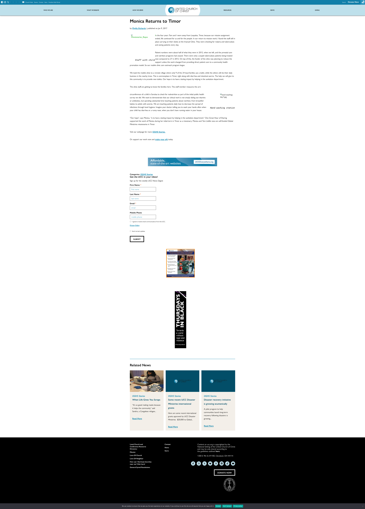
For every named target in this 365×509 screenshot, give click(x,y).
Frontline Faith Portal (54, 2)
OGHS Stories (146, 174)
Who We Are (48, 10)
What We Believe (93, 10)
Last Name (135, 194)
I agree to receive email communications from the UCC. (148, 221)
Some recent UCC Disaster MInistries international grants (181, 403)
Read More (137, 418)
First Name (135, 185)
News (167, 447)
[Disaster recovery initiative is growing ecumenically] (218, 381)
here (218, 451)
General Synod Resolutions (140, 467)
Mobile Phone (136, 212)
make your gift (161, 139)
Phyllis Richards (139, 28)
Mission (132, 452)
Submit (137, 239)
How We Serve (138, 10)
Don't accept (227, 506)
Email (133, 203)
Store (45, 2)
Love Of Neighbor (136, 458)
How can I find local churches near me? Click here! (141, 463)
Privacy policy (238, 506)
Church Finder (29, 2)
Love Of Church (136, 455)
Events (36, 2)
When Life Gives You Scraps (146, 399)
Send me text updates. (138, 231)
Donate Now (353, 1)
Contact (41, 2)
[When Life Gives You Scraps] (147, 381)
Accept (218, 506)
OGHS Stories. (158, 131)
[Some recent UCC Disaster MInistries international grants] (182, 381)
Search (344, 2)
